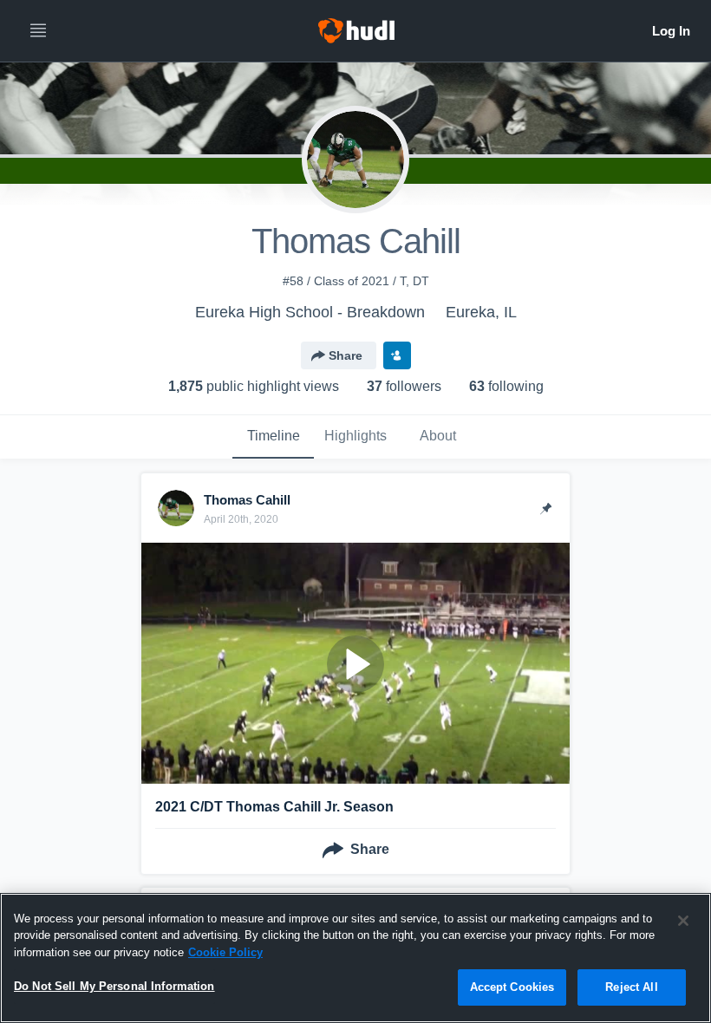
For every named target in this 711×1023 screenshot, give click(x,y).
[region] (355, 958)
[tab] (273, 437)
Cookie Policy (225, 952)
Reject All (631, 987)
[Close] (683, 921)
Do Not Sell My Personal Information (114, 986)
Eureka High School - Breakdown (310, 312)
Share (345, 355)
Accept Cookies (512, 987)
